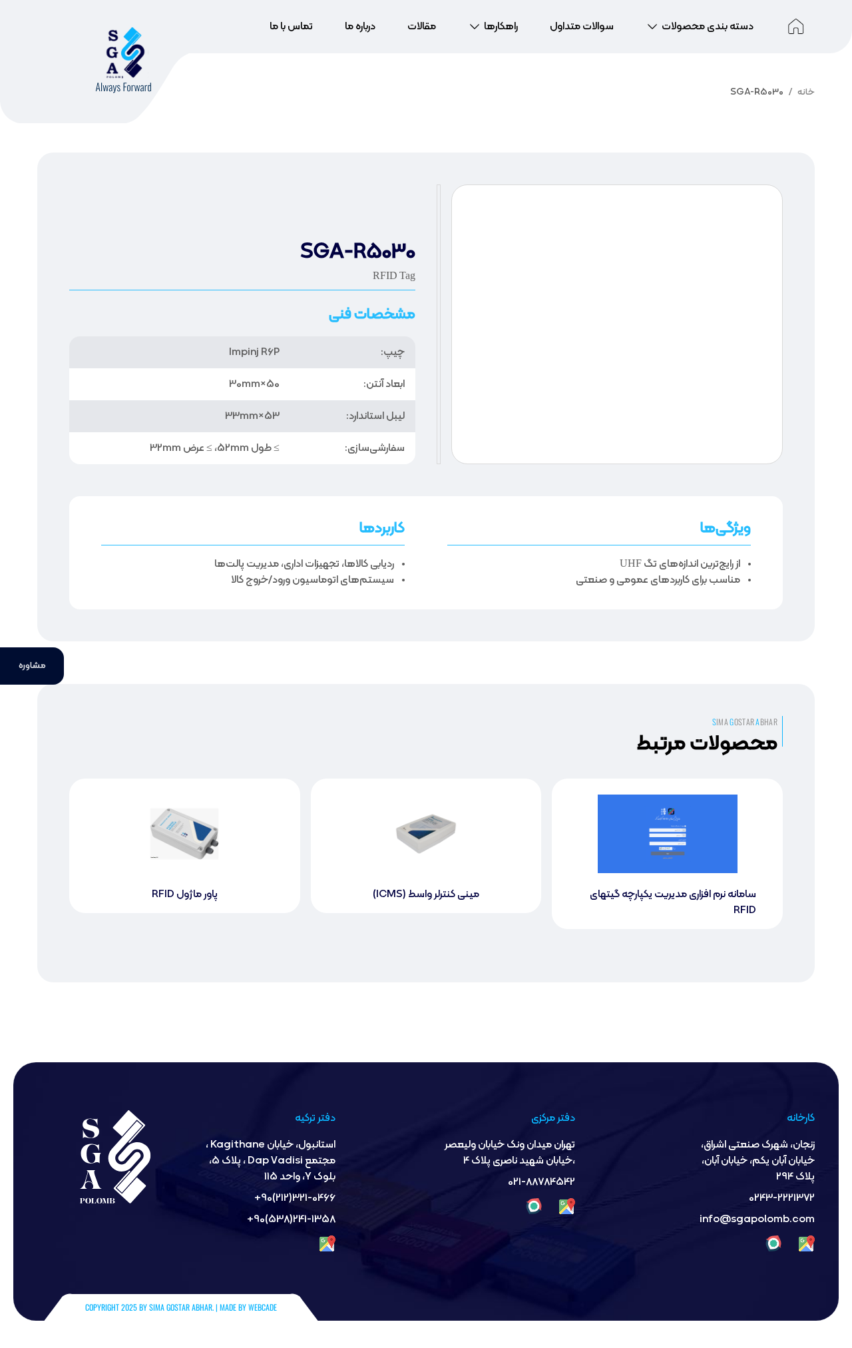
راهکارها (501, 27)
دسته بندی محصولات (707, 27)
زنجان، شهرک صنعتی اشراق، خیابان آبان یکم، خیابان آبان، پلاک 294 (758, 1161)
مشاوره (26, 666)
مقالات (421, 27)
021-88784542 (541, 1182)
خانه (806, 92)
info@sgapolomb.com (757, 1219)
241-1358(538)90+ (291, 1219)
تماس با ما (291, 27)
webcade (262, 1307)
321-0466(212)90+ (294, 1198)
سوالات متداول (582, 27)
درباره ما (360, 27)
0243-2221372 (782, 1198)
